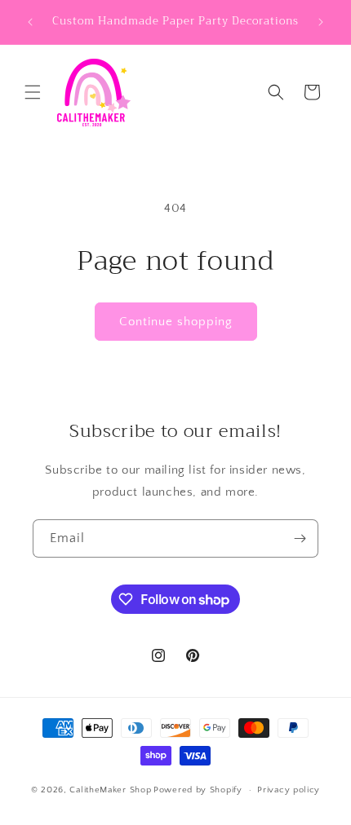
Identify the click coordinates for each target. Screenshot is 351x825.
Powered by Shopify (197, 790)
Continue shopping (176, 322)
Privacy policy (288, 790)
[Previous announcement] (30, 22)
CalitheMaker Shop (110, 790)
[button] (33, 92)
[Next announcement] (321, 22)
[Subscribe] (300, 538)
